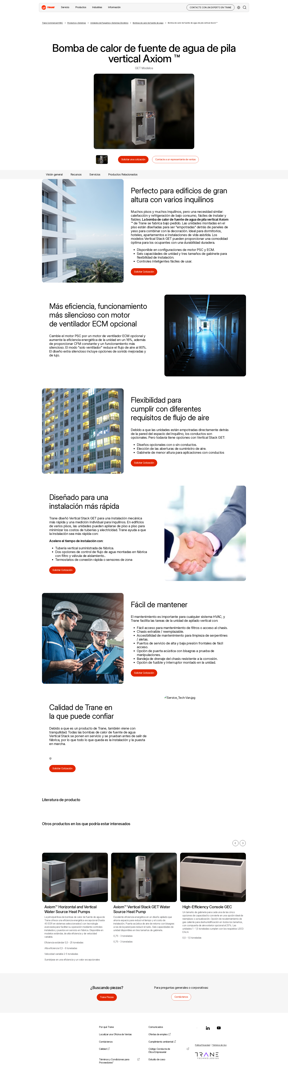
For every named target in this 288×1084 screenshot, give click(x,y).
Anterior (88, 111)
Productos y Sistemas (76, 23)
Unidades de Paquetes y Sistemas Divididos (109, 23)
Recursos (76, 174)
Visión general (54, 174)
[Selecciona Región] (238, 7)
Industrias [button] (97, 7)
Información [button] (114, 7)
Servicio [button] (65, 7)
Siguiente (200, 111)
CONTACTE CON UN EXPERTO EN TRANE (210, 7)
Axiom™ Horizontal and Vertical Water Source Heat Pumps (70, 909)
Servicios (94, 174)
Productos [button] (80, 7)
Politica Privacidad (202, 1045)
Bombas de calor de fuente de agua (148, 23)
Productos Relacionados (123, 174)
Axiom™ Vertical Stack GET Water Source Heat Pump (141, 909)
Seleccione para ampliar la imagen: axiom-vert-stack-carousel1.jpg (102, 159)
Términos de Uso (219, 1045)
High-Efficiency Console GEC (207, 907)
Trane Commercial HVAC (52, 23)
